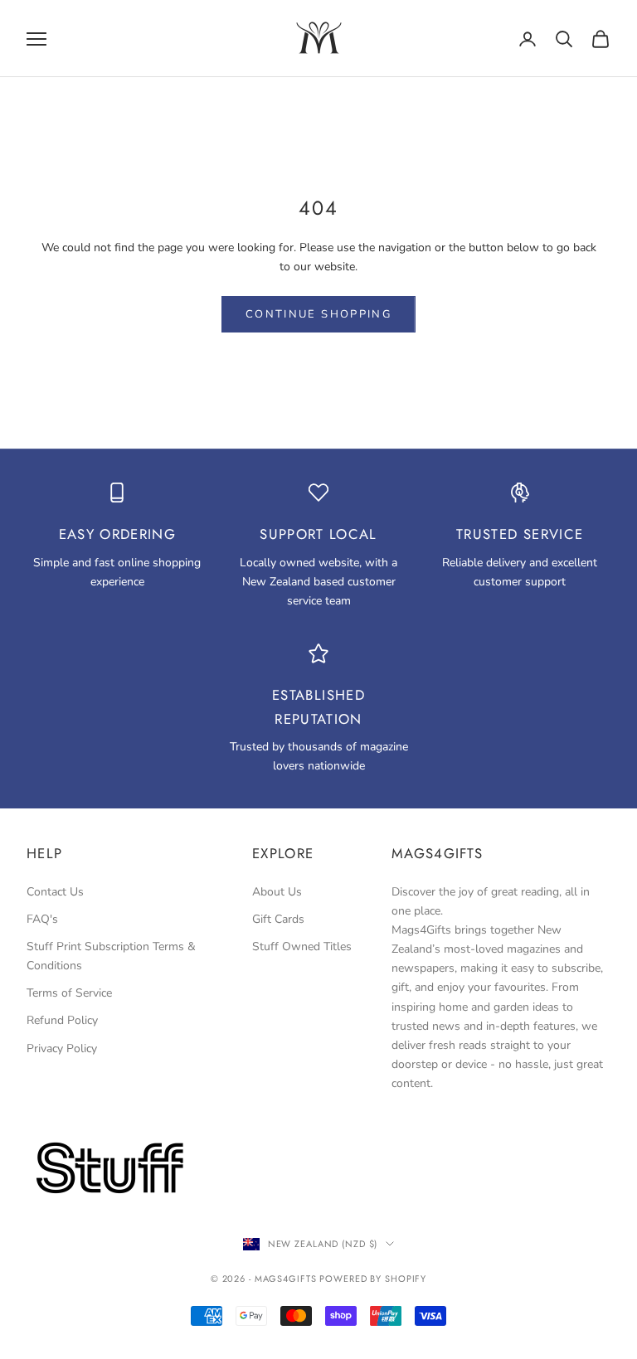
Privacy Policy (62, 1048)
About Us (277, 892)
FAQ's (42, 919)
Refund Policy (62, 1020)
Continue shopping (318, 314)
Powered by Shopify (372, 1278)
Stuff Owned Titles (302, 946)
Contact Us (55, 892)
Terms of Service (69, 993)
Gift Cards (278, 919)
